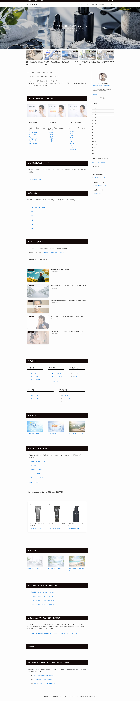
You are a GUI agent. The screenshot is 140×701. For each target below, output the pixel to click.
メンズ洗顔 (34, 373)
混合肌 (51, 137)
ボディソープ (34, 398)
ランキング (96, 150)
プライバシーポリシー (73, 696)
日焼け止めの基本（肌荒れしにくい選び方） (42, 604)
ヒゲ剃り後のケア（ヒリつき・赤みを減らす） (43, 600)
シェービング (96, 126)
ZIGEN (71, 145)
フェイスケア (96, 132)
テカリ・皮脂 (32, 135)
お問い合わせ (94, 696)
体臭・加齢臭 (32, 141)
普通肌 (51, 141)
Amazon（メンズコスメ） (38, 469)
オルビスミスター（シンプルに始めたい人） (45, 683)
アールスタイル (74, 147)
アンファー (73, 141)
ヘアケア (95, 141)
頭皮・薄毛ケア (33, 143)
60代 (32, 228)
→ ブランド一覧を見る (33, 482)
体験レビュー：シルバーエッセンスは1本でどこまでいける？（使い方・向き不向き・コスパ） (56, 633)
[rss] (111, 1)
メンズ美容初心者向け (35, 179)
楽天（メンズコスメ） (37, 473)
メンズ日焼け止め (35, 379)
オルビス (72, 131)
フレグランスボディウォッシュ (99, 185)
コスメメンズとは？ (47, 696)
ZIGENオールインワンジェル (98, 170)
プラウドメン (73, 139)
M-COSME (34, 465)
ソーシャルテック (74, 149)
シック (71, 135)
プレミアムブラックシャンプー (99, 177)
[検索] (113, 1)
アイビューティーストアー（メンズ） (41, 461)
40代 (32, 220)
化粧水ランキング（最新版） (56, 568)
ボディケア (96, 144)
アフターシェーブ (67, 401)
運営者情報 (95, 94)
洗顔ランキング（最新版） (34, 568)
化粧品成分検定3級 (107, 85)
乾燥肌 (51, 132)
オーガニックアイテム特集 (76, 433)
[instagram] (109, 1)
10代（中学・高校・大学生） (38, 207)
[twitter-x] (107, 1)
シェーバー (65, 395)
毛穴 (30, 137)
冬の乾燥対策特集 (53, 433)
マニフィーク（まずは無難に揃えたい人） (45, 675)
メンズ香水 (76, 376)
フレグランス (96, 138)
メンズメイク (76, 373)
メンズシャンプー (56, 373)
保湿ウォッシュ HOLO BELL (98, 162)
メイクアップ (96, 147)
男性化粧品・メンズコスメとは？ (60, 696)
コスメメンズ (31, 4)
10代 (94, 108)
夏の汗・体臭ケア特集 (33, 433)
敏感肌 (51, 139)
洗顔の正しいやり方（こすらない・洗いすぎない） (44, 592)
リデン (71, 133)
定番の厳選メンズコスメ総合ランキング (53, 252)
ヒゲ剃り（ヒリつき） (35, 139)
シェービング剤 (66, 398)
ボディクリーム (35, 395)
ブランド (95, 135)
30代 (32, 216)
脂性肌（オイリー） (55, 135)
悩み (94, 153)
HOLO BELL (73, 143)
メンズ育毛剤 (55, 381)
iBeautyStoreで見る (36, 528)
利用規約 (82, 696)
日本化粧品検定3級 (97, 85)
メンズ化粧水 (34, 376)
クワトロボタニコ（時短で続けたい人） (44, 679)
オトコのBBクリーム (96, 193)
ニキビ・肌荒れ (33, 132)
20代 (32, 211)
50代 (32, 224)
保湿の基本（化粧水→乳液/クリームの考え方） (43, 596)
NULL (71, 137)
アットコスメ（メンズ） (37, 477)
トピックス (96, 129)
